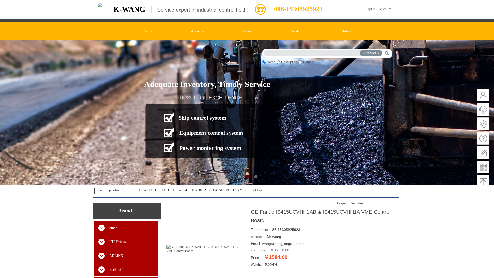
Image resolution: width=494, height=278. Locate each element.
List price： (260, 250)
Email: (256, 243)
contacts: (258, 236)
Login (341, 203)
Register (356, 203)
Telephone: (260, 230)
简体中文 (385, 9)
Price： (257, 258)
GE (157, 190)
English (370, 9)
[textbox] (313, 52)
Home (143, 190)
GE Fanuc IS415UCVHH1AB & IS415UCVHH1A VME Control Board (217, 190)
